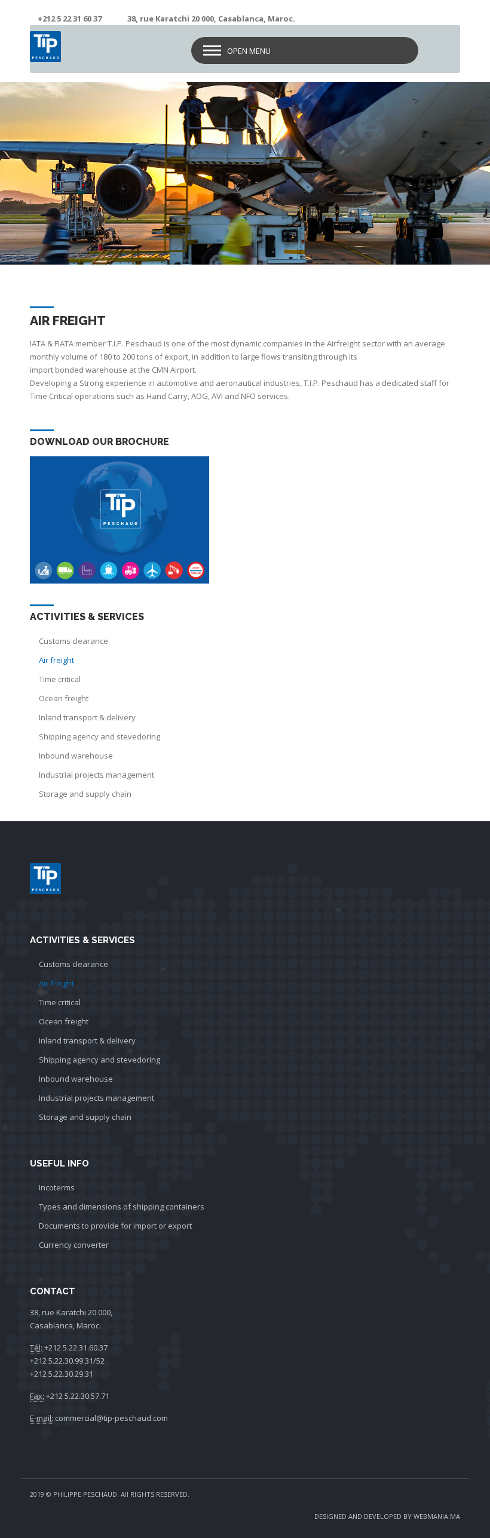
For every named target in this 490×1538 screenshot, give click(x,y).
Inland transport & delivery (87, 717)
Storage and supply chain (85, 793)
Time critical (60, 679)
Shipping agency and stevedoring (99, 736)
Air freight (56, 660)
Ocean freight (63, 698)
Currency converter (74, 1244)
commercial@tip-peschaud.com (111, 1418)
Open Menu (249, 50)
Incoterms (57, 1187)
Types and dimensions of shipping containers (121, 1206)
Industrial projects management (96, 774)
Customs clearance (73, 641)
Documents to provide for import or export (115, 1225)
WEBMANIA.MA (437, 1516)
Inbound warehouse (76, 755)
